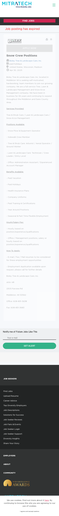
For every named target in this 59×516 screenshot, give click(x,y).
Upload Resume (10, 396)
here (47, 500)
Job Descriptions (11, 410)
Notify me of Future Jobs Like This (20, 332)
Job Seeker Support (12, 434)
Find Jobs (8, 391)
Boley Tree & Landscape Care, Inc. (26, 61)
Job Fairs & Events (12, 424)
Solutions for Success (13, 415)
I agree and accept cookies (29, 511)
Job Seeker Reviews (12, 420)
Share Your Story (11, 443)
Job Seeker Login (11, 429)
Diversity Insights (11, 439)
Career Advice (10, 401)
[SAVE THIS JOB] (51, 39)
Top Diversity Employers (14, 405)
